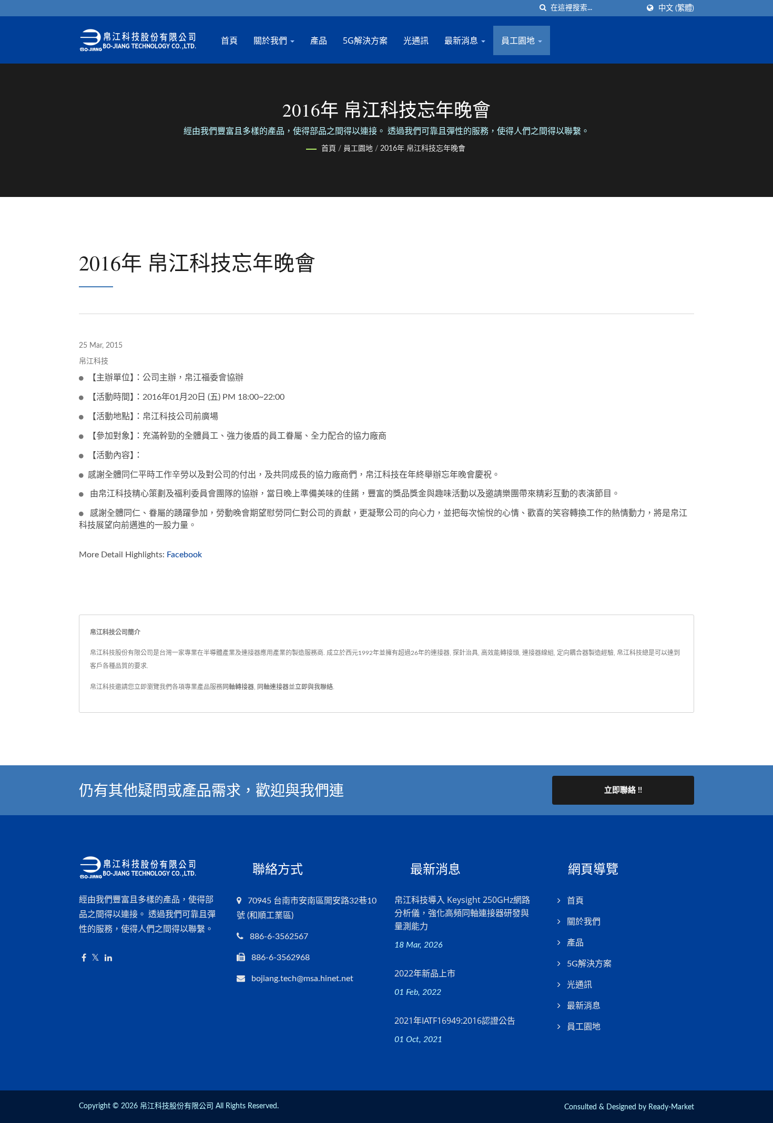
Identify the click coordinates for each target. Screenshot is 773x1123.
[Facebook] (84, 958)
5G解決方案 (365, 40)
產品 (318, 40)
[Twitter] (95, 958)
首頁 (229, 40)
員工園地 (519, 40)
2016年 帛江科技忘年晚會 (422, 148)
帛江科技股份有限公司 (176, 1106)
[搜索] (543, 8)
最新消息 (462, 40)
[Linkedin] (108, 958)
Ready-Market (671, 1107)
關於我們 (271, 40)
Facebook (184, 554)
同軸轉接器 (238, 687)
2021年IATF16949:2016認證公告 (454, 1020)
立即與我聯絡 (314, 687)
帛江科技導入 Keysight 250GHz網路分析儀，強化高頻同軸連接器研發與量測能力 (462, 913)
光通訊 (416, 40)
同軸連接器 (273, 687)
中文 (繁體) (676, 8)
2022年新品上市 (424, 973)
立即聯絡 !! (623, 790)
